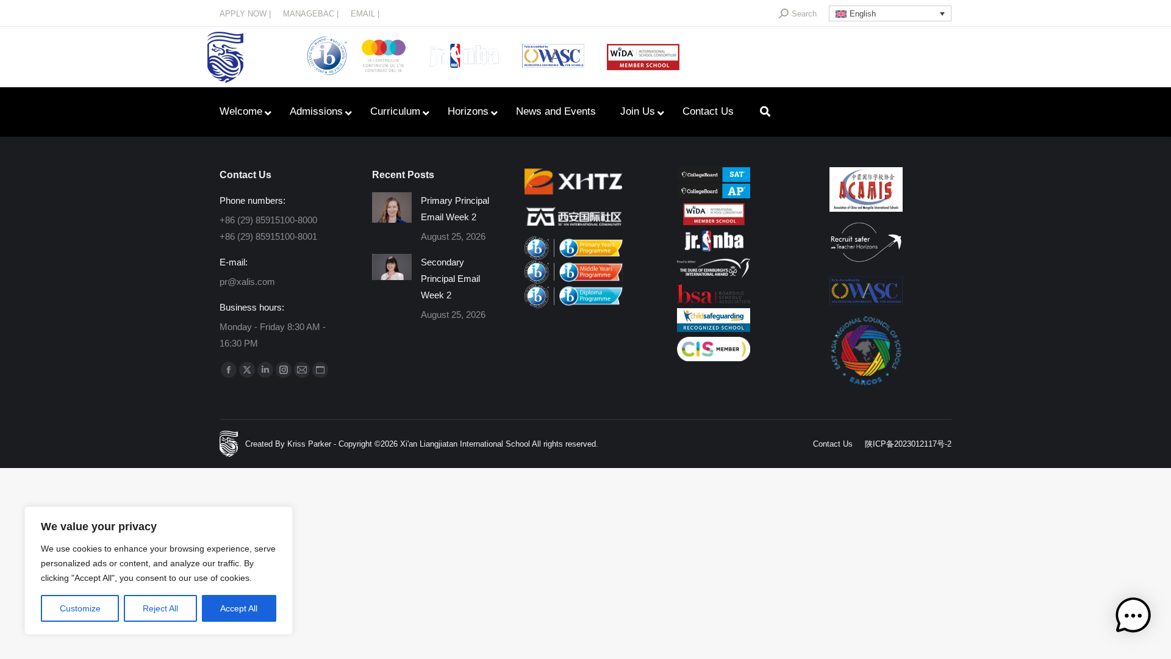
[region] (158, 570)
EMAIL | (365, 13)
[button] (1133, 618)
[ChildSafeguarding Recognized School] (713, 328)
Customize (80, 608)
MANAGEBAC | (310, 13)
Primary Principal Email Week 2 (455, 208)
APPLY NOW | (245, 13)
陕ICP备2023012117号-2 (908, 443)
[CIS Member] (713, 358)
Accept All (238, 608)
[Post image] (392, 207)
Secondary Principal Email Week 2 (450, 278)
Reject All (160, 608)
